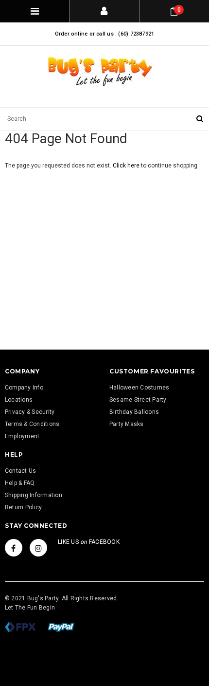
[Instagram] (38, 547)
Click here (127, 165)
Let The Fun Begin (30, 607)
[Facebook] (13, 547)
